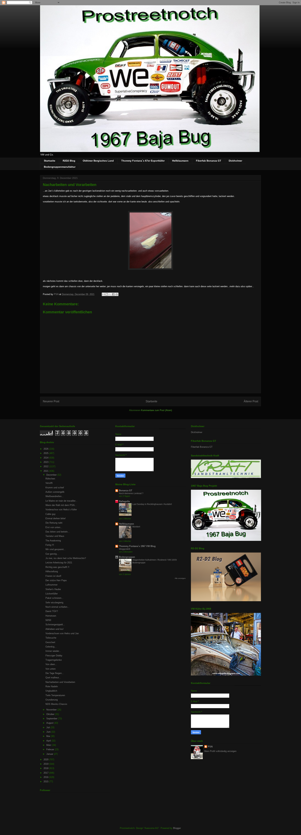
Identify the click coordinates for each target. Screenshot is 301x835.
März (49, 745)
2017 (46, 772)
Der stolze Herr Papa (56, 580)
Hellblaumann (180, 160)
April (49, 740)
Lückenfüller (51, 593)
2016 (46, 777)
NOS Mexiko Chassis (56, 704)
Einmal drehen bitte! (55, 518)
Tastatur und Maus (54, 536)
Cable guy (50, 514)
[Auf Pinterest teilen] (116, 294)
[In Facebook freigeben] (113, 294)
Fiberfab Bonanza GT (208, 160)
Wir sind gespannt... (55, 549)
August (50, 723)
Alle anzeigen (180, 578)
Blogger (177, 828)
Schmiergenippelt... (55, 624)
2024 (46, 457)
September (52, 718)
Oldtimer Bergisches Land (98, 160)
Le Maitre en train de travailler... (61, 500)
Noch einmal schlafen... (57, 607)
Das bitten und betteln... (57, 531)
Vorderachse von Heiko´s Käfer (61, 509)
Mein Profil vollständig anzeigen (220, 751)
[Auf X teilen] (110, 294)
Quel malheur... (53, 677)
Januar (50, 754)
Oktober (50, 714)
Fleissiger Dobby (53, 655)
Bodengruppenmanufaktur (59, 166)
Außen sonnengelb (54, 492)
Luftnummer (51, 584)
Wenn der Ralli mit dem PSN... (60, 505)
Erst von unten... (53, 527)
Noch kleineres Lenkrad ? (131, 493)
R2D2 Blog (69, 160)
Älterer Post (251, 401)
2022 (46, 466)
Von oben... (51, 664)
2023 (46, 462)
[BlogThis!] (107, 294)
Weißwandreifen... (54, 496)
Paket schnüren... (54, 598)
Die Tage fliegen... (54, 673)
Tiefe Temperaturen (55, 695)
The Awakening (53, 540)
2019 (46, 764)
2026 (46, 449)
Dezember (51, 475)
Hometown (50, 615)
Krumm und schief (54, 487)
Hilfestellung (51, 571)
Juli (48, 727)
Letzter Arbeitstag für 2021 (58, 562)
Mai (48, 736)
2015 (46, 781)
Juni (48, 731)
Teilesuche (50, 637)
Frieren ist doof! (53, 576)
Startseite (49, 160)
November (51, 709)
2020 (46, 759)
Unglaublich (51, 690)
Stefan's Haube (53, 589)
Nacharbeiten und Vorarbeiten (60, 682)
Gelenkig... (50, 646)
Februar (50, 749)
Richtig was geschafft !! (57, 567)
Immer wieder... (53, 651)
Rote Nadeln (51, 686)
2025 (46, 453)
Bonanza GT (125, 490)
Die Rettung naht (53, 522)
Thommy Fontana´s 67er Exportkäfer (143, 160)
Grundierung (51, 699)
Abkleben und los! (54, 629)
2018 (46, 768)
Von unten (50, 669)
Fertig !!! (49, 545)
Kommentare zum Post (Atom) (156, 410)
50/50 (48, 620)
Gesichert (50, 642)
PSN (210, 746)
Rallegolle (124, 501)
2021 (46, 471)
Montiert (136, 526)
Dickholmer (235, 160)
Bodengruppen (127, 557)
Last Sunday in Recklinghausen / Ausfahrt (152, 504)
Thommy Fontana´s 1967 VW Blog (137, 546)
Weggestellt (124, 549)
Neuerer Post (51, 401)
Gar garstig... (52, 554)
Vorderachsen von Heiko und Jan (62, 633)
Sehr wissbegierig (54, 602)
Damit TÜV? (51, 611)
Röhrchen (50, 478)
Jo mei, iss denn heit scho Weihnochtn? (65, 558)
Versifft (49, 483)
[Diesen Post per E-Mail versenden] (103, 294)
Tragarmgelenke (53, 660)
